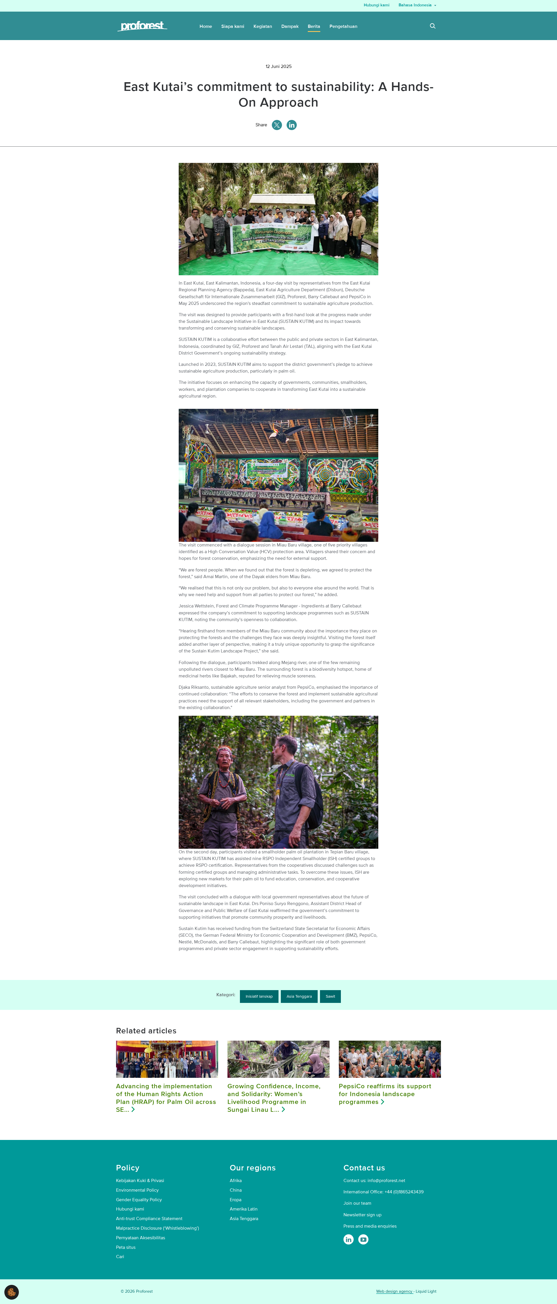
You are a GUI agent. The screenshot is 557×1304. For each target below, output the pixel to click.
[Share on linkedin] (292, 125)
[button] (11, 1292)
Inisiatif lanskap (259, 996)
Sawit (330, 996)
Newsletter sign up (362, 1215)
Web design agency (394, 1291)
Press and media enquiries (370, 1226)
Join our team (357, 1203)
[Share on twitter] (277, 125)
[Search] (432, 26)
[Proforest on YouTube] (363, 1239)
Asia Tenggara (299, 996)
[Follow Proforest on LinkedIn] (348, 1239)
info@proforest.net (386, 1181)
